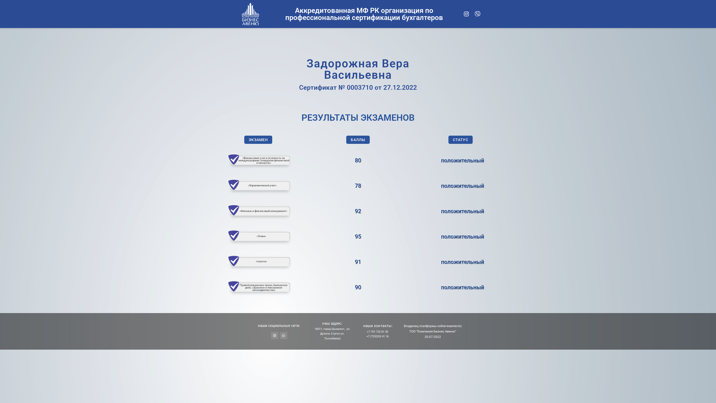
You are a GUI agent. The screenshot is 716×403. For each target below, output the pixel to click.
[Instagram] (466, 14)
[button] (258, 140)
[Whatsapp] (283, 335)
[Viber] (477, 14)
